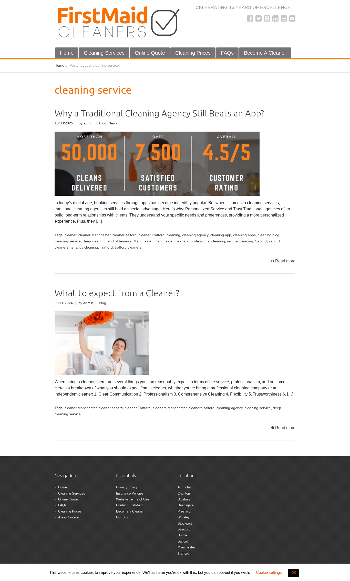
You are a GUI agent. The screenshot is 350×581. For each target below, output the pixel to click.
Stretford (184, 529)
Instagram (267, 18)
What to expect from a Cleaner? (117, 293)
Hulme (182, 535)
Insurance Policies (129, 493)
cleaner (70, 235)
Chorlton (184, 493)
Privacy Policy (127, 487)
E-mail (292, 18)
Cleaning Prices (193, 53)
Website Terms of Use (132, 499)
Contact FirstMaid (129, 505)
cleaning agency (195, 235)
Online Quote (150, 53)
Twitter (258, 18)
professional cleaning (208, 241)
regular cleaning (240, 241)
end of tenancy (119, 241)
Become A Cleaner (265, 53)
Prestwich (185, 511)
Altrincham (185, 487)
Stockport (185, 523)
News (112, 123)
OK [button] (293, 573)
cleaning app (220, 235)
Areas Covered (69, 517)
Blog (102, 123)
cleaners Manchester (170, 408)
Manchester (142, 241)
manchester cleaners (172, 241)
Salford (261, 241)
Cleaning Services (104, 53)
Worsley (184, 517)
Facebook (250, 18)
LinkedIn (275, 18)
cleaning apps (244, 235)
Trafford (106, 247)
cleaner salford (124, 235)
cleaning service (68, 241)
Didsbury (184, 499)
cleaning (173, 235)
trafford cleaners (128, 247)
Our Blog (122, 517)
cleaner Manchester (94, 235)
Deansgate (185, 505)
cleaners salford (201, 408)
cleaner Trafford (151, 235)
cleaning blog (268, 235)
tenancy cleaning (84, 247)
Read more (285, 261)
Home (67, 53)
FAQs (227, 53)
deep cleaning (94, 241)
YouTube (284, 18)
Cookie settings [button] (269, 572)
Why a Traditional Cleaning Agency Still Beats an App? (159, 113)
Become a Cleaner (129, 511)
